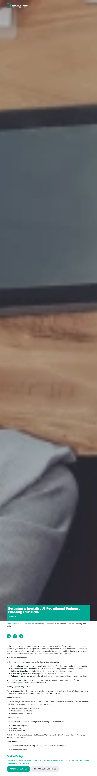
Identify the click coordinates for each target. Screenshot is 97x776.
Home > (10, 624)
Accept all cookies (18, 769)
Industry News (29, 624)
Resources (17, 624)
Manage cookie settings (45, 769)
